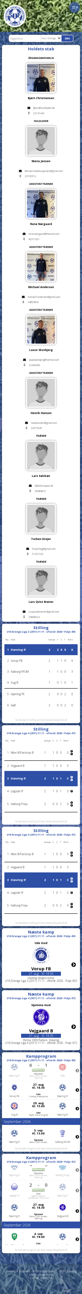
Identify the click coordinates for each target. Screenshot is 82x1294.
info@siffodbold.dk (41, 1274)
